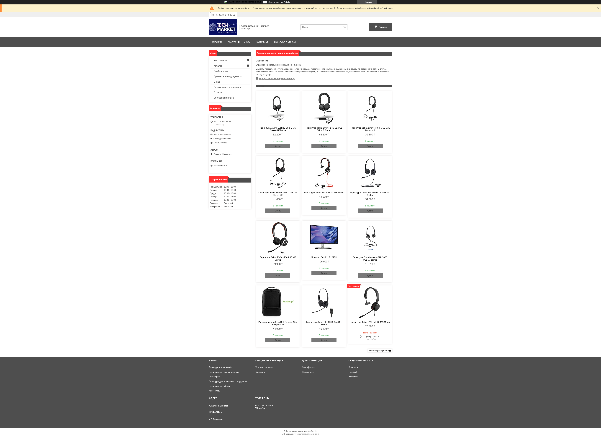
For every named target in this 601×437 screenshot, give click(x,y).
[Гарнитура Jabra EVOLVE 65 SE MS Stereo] (278, 238)
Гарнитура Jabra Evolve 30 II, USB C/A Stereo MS (277, 193)
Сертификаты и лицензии (227, 87)
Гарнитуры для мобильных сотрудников (228, 381)
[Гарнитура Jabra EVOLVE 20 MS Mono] (370, 302)
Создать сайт (274, 2)
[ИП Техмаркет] (223, 27)
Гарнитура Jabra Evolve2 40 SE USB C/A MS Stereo (324, 129)
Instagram (353, 377)
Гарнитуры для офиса (219, 386)
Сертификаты (308, 367)
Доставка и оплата (285, 42)
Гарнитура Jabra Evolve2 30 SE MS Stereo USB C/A (278, 129)
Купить (278, 146)
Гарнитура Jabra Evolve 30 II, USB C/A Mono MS (370, 129)
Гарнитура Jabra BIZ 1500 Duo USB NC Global (370, 193)
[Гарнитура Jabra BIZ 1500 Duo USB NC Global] (370, 173)
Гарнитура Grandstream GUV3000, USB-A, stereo (370, 258)
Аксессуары (214, 391)
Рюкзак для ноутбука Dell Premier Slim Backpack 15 (277, 323)
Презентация (308, 372)
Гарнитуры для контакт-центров (224, 372)
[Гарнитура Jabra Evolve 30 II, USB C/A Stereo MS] (278, 173)
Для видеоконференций (220, 367)
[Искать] (344, 27)
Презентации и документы (228, 76)
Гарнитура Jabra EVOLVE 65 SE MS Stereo (278, 258)
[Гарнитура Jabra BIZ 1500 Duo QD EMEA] (324, 302)
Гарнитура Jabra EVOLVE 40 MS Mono (324, 192)
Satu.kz (314, 431)
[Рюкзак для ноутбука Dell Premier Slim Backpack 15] (278, 302)
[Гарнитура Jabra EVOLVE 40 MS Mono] (324, 173)
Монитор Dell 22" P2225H (324, 257)
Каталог (232, 42)
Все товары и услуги (379, 350)
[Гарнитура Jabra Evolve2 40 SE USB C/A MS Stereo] (324, 108)
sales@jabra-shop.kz (223, 138)
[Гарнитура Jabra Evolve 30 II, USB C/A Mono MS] (370, 108)
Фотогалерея (220, 60)
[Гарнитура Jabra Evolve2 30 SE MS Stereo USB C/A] (278, 108)
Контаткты (260, 372)
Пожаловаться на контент (307, 434)
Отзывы (218, 92)
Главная (217, 42)
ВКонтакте (353, 367)
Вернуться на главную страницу (277, 78)
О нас (247, 42)
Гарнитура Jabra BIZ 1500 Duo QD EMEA (324, 323)
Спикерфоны (215, 377)
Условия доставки (263, 367)
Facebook (353, 372)
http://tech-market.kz (223, 134)
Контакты (262, 42)
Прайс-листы (221, 71)
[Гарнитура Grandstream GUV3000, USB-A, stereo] (370, 238)
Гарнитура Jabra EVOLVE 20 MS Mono (370, 322)
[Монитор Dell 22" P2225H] (324, 238)
